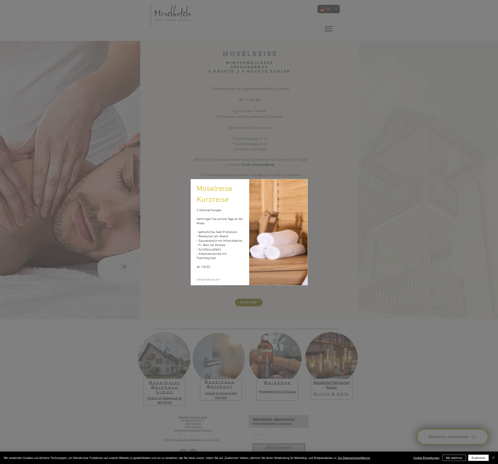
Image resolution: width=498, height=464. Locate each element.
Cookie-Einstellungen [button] (426, 458)
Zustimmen (478, 458)
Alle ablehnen (454, 458)
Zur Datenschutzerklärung (354, 458)
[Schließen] (493, 458)
